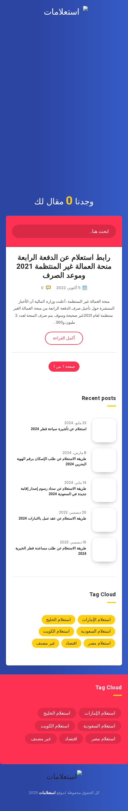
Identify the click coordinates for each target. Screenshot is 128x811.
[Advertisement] (64, 120)
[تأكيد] (18, 231)
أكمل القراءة (64, 338)
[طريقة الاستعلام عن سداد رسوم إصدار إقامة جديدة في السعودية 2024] (104, 490)
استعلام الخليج (58, 619)
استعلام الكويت (56, 631)
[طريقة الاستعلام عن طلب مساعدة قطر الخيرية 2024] (104, 550)
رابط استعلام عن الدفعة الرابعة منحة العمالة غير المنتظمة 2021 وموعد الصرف (64, 266)
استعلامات (47, 792)
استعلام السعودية (96, 631)
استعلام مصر (99, 643)
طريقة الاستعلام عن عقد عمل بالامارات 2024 (52, 518)
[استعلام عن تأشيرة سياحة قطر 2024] (104, 430)
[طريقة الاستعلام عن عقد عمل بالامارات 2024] (104, 520)
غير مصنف (45, 643)
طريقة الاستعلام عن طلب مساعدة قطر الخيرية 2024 (50, 550)
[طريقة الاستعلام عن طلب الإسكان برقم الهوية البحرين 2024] (104, 460)
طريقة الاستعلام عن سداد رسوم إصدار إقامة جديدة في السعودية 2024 (53, 491)
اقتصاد (71, 643)
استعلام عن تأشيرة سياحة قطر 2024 (58, 429)
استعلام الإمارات (96, 619)
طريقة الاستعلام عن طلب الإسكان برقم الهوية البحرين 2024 (51, 461)
